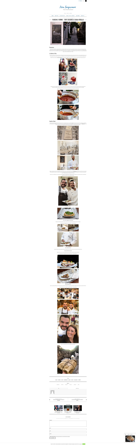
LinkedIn (75, 384)
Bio (58, 388)
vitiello (79, 379)
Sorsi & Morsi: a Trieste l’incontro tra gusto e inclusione (77, 412)
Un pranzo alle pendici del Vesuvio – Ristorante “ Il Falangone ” (58, 399)
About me (56, 15)
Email (78, 384)
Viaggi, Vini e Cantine (70, 15)
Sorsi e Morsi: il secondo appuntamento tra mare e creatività (68, 412)
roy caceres (75, 379)
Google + (70, 384)
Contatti (82, 15)
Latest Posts (77, 388)
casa (56, 379)
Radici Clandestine (59, 57)
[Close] (125, 434)
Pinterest (66, 384)
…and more (78, 15)
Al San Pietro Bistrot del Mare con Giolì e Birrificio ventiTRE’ (77, 399)
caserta (59, 379)
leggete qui (83, 123)
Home (53, 15)
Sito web (50, 433)
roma (72, 379)
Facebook (58, 384)
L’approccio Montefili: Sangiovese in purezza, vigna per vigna (58, 412)
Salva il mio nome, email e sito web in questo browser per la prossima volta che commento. (60, 436)
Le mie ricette (62, 15)
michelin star (65, 379)
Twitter (62, 384)
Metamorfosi (75, 171)
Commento (50, 420)
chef (62, 379)
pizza (69, 379)
